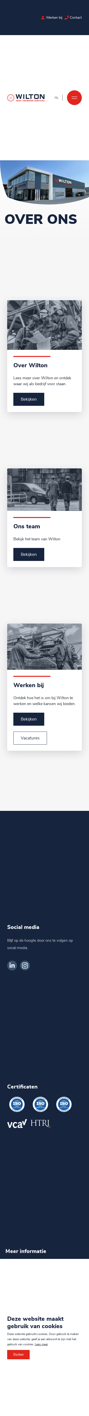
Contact (76, 17)
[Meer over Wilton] (44, 325)
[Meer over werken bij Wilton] (44, 647)
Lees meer (41, 1344)
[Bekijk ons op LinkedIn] (12, 965)
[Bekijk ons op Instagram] (25, 965)
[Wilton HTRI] (40, 1123)
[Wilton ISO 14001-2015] (17, 1104)
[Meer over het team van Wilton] (44, 489)
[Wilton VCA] (17, 1123)
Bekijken (29, 399)
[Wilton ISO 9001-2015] (64, 1104)
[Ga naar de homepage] (26, 98)
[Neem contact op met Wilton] (67, 17)
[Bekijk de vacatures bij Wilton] (43, 17)
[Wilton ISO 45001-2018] (40, 1104)
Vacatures (30, 738)
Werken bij (54, 17)
